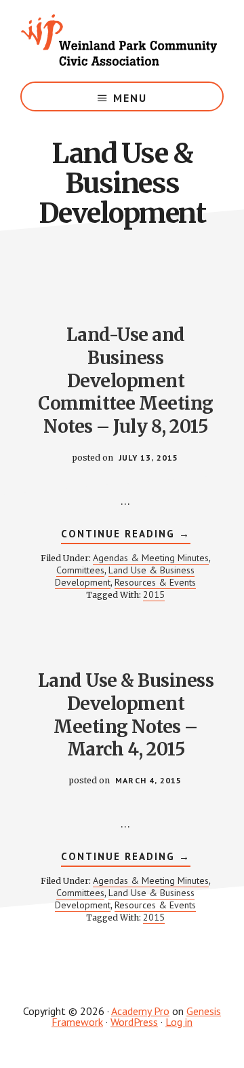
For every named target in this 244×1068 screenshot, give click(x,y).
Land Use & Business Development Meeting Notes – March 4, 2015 (126, 714)
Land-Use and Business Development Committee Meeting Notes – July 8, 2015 (126, 380)
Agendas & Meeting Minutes (151, 558)
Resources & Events (155, 582)
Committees (80, 570)
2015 (154, 594)
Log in (178, 1022)
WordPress (134, 1022)
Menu (130, 98)
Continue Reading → (125, 535)
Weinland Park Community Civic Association (122, 41)
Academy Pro (140, 1011)
